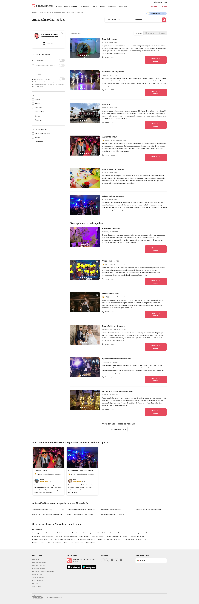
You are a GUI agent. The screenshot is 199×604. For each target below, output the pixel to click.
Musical (37, 99)
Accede (154, 6)
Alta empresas (37, 574)
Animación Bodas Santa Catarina (112, 514)
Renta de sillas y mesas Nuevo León (91, 536)
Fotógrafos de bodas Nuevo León (120, 533)
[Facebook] (103, 560)
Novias (94, 6)
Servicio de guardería (42, 133)
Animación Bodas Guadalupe (111, 510)
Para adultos (39, 112)
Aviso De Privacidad (38, 565)
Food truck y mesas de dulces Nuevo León (46, 543)
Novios (102, 6)
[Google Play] (89, 569)
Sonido (37, 138)
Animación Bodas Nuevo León (64, 13)
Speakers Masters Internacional (117, 358)
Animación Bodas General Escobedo (148, 510)
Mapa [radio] (163, 33)
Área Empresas (161, 2)
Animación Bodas (45, 13)
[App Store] (74, 569)
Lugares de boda (70, 6)
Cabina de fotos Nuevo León (73, 543)
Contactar (35, 559)
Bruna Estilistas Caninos (113, 326)
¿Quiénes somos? (38, 577)
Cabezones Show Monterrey (113, 196)
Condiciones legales (39, 562)
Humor (37, 104)
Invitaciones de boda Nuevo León (68, 533)
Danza (37, 116)
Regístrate (162, 6)
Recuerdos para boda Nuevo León (94, 533)
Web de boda (36, 586)
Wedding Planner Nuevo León (65, 539)
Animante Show (109, 137)
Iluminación (39, 142)
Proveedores (85, 6)
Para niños (38, 108)
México (142, 561)
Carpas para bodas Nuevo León (117, 536)
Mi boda (59, 6)
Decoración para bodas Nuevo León (110, 539)
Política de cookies (38, 568)
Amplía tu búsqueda (118, 429)
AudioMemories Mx (111, 228)
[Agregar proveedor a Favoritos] (97, 41)
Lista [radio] (140, 33)
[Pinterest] (112, 560)
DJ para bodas (90, 543)
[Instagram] (116, 560)
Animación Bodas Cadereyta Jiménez (80, 514)
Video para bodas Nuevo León (144, 533)
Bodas (34, 13)
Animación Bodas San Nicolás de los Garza (81, 510)
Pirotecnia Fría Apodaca (113, 71)
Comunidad (122, 6)
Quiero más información (155, 60)
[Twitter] (107, 560)
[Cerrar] (62, 33)
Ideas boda (111, 6)
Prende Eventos (109, 39)
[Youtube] (121, 560)
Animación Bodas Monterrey (42, 510)
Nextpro (106, 104)
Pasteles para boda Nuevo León (135, 539)
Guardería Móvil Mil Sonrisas (113, 169)
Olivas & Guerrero (110, 293)
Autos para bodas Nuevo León (66, 536)
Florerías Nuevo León (138, 536)
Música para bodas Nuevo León (42, 536)
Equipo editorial (37, 580)
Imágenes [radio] (151, 33)
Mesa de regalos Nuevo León (42, 539)
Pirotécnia (38, 120)
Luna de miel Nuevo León (86, 539)
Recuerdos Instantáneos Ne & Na (117, 391)
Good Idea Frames (110, 261)
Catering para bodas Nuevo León (43, 533)
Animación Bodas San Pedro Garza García (47, 514)
